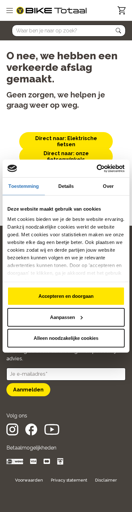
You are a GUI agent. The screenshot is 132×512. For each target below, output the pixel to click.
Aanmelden (28, 390)
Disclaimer (106, 480)
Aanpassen (62, 317)
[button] (118, 31)
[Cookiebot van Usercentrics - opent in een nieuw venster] (97, 168)
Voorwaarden (29, 480)
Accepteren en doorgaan (66, 296)
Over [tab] (108, 186)
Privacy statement (69, 480)
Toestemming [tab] (23, 186)
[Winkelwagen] (122, 10)
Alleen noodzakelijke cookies (66, 338)
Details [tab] (66, 186)
